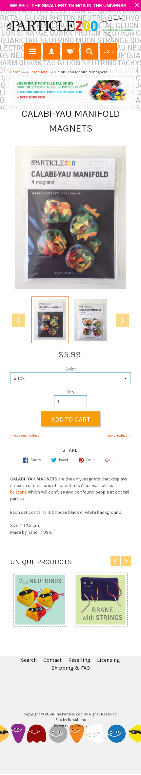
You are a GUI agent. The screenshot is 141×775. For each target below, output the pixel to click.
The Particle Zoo (69, 714)
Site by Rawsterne (70, 720)
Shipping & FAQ (70, 668)
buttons (18, 492)
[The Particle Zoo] (70, 28)
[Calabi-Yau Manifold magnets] (50, 320)
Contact (52, 660)
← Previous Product (24, 436)
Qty (70, 391)
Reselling (79, 660)
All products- (37, 72)
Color (70, 369)
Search (29, 660)
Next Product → (119, 436)
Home (15, 72)
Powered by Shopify (70, 725)
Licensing (108, 660)
